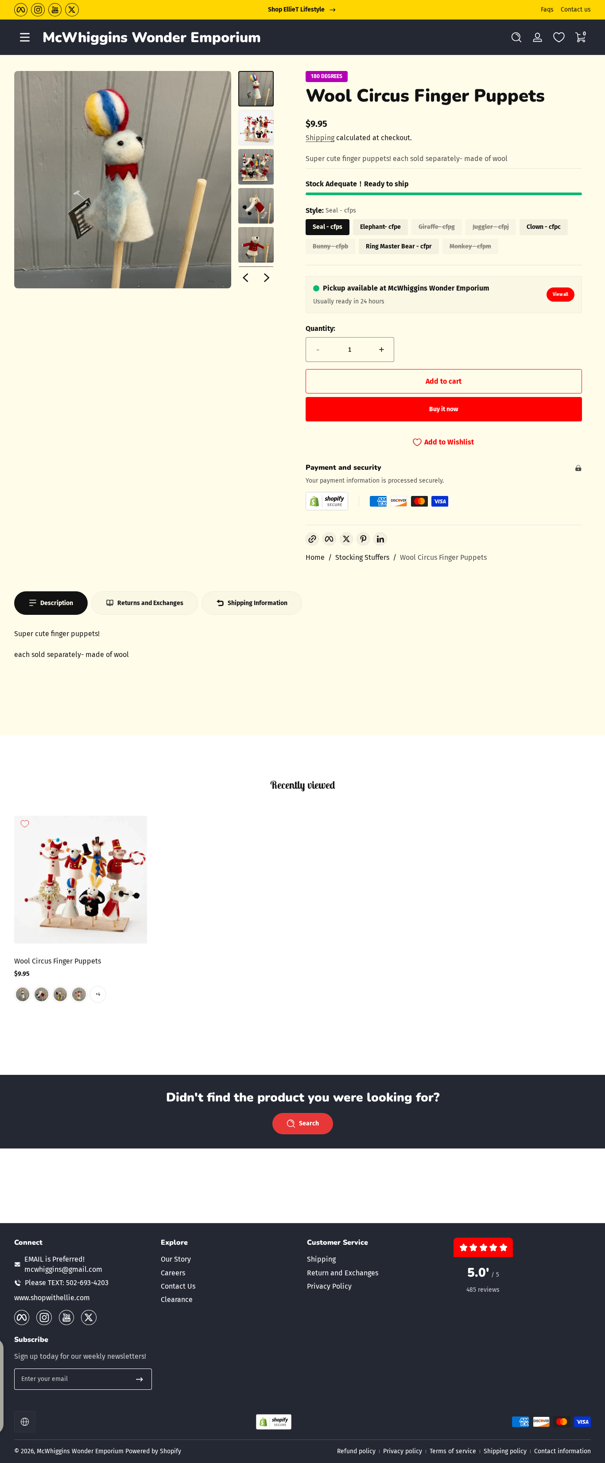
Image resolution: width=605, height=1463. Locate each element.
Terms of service (453, 1451)
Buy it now (443, 409)
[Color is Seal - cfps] (22, 994)
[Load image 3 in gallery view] (256, 167)
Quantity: (320, 328)
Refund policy (356, 1451)
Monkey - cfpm (470, 246)
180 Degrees (326, 76)
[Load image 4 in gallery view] (256, 206)
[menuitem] (230, 1259)
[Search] (516, 37)
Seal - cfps (327, 227)
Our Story (176, 1259)
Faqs (547, 9)
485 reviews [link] (483, 1290)
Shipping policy (505, 1451)
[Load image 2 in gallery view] (256, 128)
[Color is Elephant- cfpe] (41, 994)
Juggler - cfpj (491, 227)
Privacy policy (402, 1451)
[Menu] (24, 37)
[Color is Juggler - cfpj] (78, 994)
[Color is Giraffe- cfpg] (60, 994)
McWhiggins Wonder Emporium (81, 1451)
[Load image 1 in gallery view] (256, 88)
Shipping (320, 138)
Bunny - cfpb (330, 246)
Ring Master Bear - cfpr (399, 246)
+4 (98, 994)
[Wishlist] (559, 37)
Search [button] (309, 1123)
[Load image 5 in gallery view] (256, 245)
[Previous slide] (245, 277)
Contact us (576, 9)
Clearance (177, 1299)
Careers (173, 1273)
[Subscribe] (139, 1379)
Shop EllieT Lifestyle (296, 9)
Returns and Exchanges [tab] (150, 603)
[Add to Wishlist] (24, 823)
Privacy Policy (329, 1286)
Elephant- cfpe (380, 227)
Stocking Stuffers (362, 557)
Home (315, 557)
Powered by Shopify (153, 1451)
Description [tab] (56, 603)
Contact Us (178, 1286)
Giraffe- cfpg (437, 227)
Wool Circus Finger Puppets (443, 557)
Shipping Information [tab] (257, 603)
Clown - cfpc (544, 227)
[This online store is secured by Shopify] (327, 501)
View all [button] (560, 294)
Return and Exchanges (342, 1273)
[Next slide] (266, 277)
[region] (302, 10)
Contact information (562, 1451)
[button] (516, 37)
